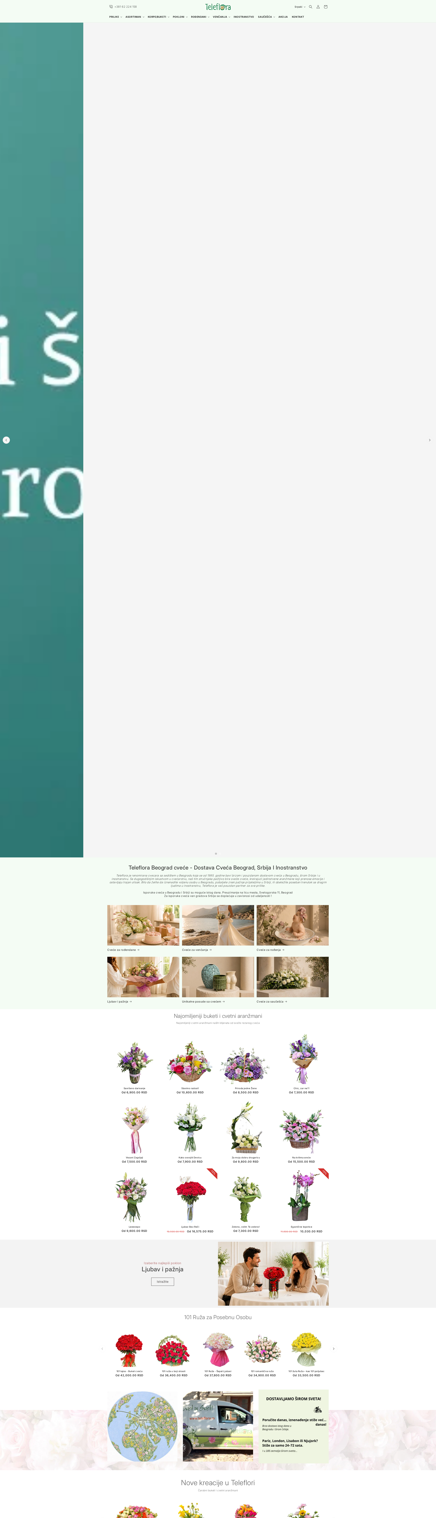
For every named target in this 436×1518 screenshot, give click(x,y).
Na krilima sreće (301, 1157)
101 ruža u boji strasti (173, 1371)
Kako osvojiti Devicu (190, 1157)
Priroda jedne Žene (246, 1088)
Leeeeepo (134, 1227)
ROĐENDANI (198, 16)
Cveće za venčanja (195, 949)
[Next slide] (429, 440)
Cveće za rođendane (121, 949)
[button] (115, 16)
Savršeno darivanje (134, 1088)
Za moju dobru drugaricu (246, 1157)
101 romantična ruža (262, 1371)
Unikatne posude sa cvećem (201, 1001)
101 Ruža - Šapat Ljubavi (218, 1371)
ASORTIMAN (133, 16)
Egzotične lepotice (301, 1227)
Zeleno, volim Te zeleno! (246, 1227)
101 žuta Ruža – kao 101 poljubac (306, 1371)
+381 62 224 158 (125, 6)
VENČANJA (220, 16)
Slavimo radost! (190, 1088)
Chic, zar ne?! (301, 1088)
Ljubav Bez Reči (190, 1227)
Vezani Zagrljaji (134, 1157)
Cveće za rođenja (269, 949)
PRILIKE (114, 16)
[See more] (142, 1426)
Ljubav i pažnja (117, 1001)
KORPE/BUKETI (157, 16)
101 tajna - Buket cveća (129, 1371)
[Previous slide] (6, 440)
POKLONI (178, 16)
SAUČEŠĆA (265, 16)
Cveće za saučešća (270, 1001)
